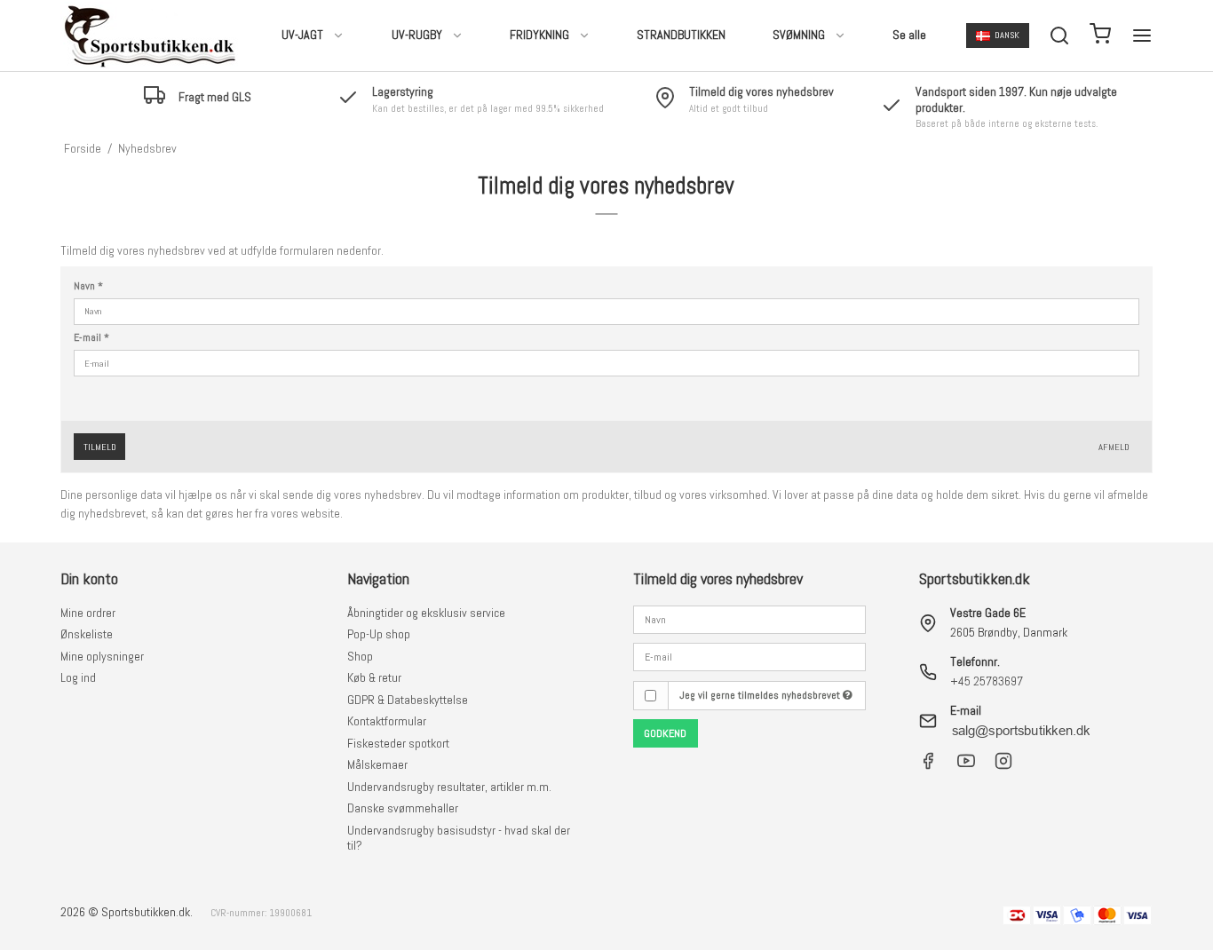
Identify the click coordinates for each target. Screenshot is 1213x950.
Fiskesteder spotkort (398, 743)
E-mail (91, 337)
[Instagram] (1003, 765)
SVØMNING (799, 35)
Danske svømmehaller (402, 808)
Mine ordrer (87, 613)
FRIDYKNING (539, 35)
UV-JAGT (302, 35)
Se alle (909, 35)
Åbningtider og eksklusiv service (426, 613)
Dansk (1007, 35)
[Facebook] (928, 765)
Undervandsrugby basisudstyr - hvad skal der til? (458, 838)
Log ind (78, 677)
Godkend (665, 733)
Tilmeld (99, 447)
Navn (88, 286)
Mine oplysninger (102, 656)
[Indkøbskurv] (1100, 36)
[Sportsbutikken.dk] (149, 35)
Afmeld (1114, 447)
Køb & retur (374, 677)
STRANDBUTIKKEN (681, 35)
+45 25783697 (986, 681)
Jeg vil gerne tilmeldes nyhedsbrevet (761, 695)
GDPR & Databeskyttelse (407, 700)
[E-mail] (749, 656)
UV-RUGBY (417, 35)
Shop (360, 656)
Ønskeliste (86, 634)
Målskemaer (377, 764)
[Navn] (749, 618)
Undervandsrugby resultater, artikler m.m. (449, 787)
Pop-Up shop (378, 634)
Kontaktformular (386, 721)
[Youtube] (966, 765)
